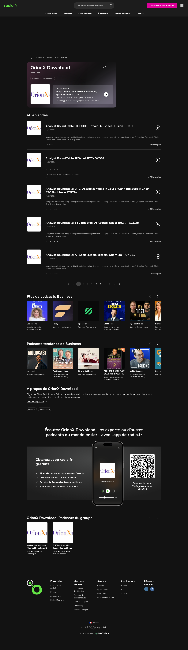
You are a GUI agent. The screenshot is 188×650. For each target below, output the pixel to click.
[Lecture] (106, 94)
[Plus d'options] (111, 67)
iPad (123, 589)
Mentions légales (81, 602)
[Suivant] (158, 295)
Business (35, 78)
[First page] (68, 284)
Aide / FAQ (101, 593)
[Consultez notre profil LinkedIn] (146, 589)
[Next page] (114, 284)
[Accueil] (31, 58)
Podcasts (68, 14)
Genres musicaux (122, 14)
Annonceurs (55, 596)
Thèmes (140, 14)
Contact (100, 585)
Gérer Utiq (78, 606)
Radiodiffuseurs (57, 600)
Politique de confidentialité (80, 596)
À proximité (103, 14)
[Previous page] (73, 284)
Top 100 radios (50, 14)
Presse (53, 592)
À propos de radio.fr (55, 587)
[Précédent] (150, 295)
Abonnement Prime (105, 597)
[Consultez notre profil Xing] (152, 589)
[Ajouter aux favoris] (104, 67)
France (95, 623)
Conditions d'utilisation (79, 589)
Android (124, 593)
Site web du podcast (35, 402)
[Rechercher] (111, 5)
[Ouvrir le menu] (182, 5)
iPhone (124, 585)
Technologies (48, 78)
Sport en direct (85, 14)
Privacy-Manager (81, 610)
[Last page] (120, 284)
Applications (102, 589)
